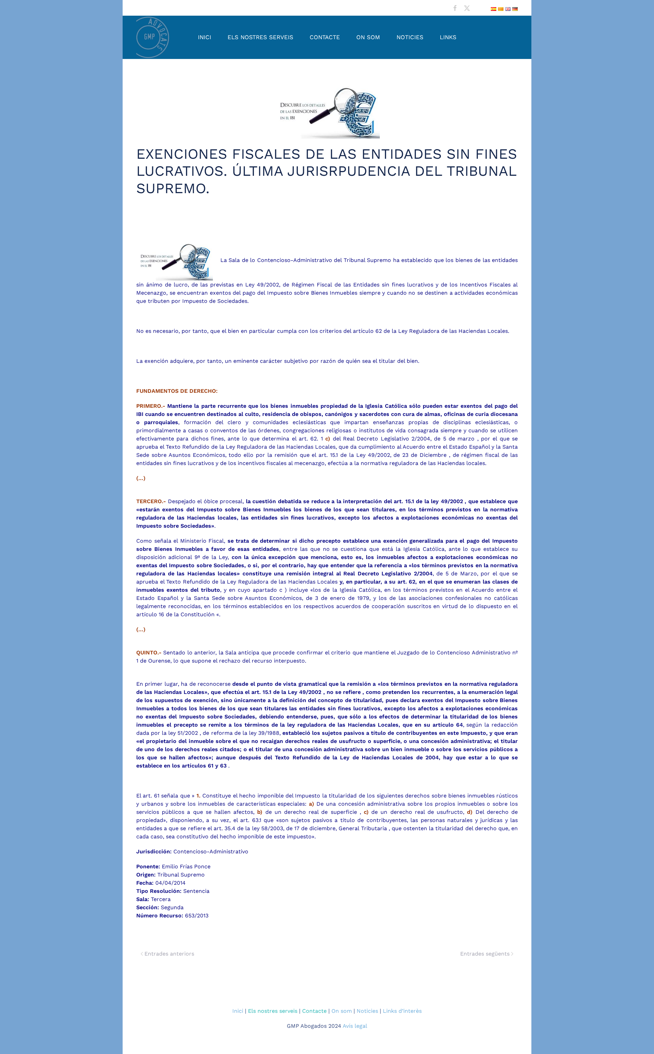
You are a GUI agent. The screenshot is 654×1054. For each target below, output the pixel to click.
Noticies (409, 37)
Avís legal (355, 1026)
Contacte (325, 37)
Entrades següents (485, 953)
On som (368, 37)
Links (448, 37)
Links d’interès (402, 1011)
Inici (204, 37)
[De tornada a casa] (153, 37)
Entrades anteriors (169, 953)
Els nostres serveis (260, 37)
